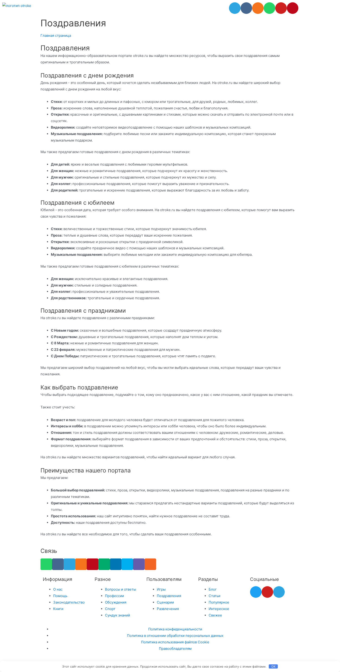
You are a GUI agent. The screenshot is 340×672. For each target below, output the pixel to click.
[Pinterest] (292, 8)
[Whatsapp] (269, 8)
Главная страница (55, 35)
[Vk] (246, 8)
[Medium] (104, 564)
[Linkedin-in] (115, 564)
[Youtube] (281, 8)
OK (273, 666)
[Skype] (127, 564)
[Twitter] (256, 592)
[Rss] (150, 564)
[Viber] (139, 564)
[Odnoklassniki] (258, 8)
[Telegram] (235, 8)
